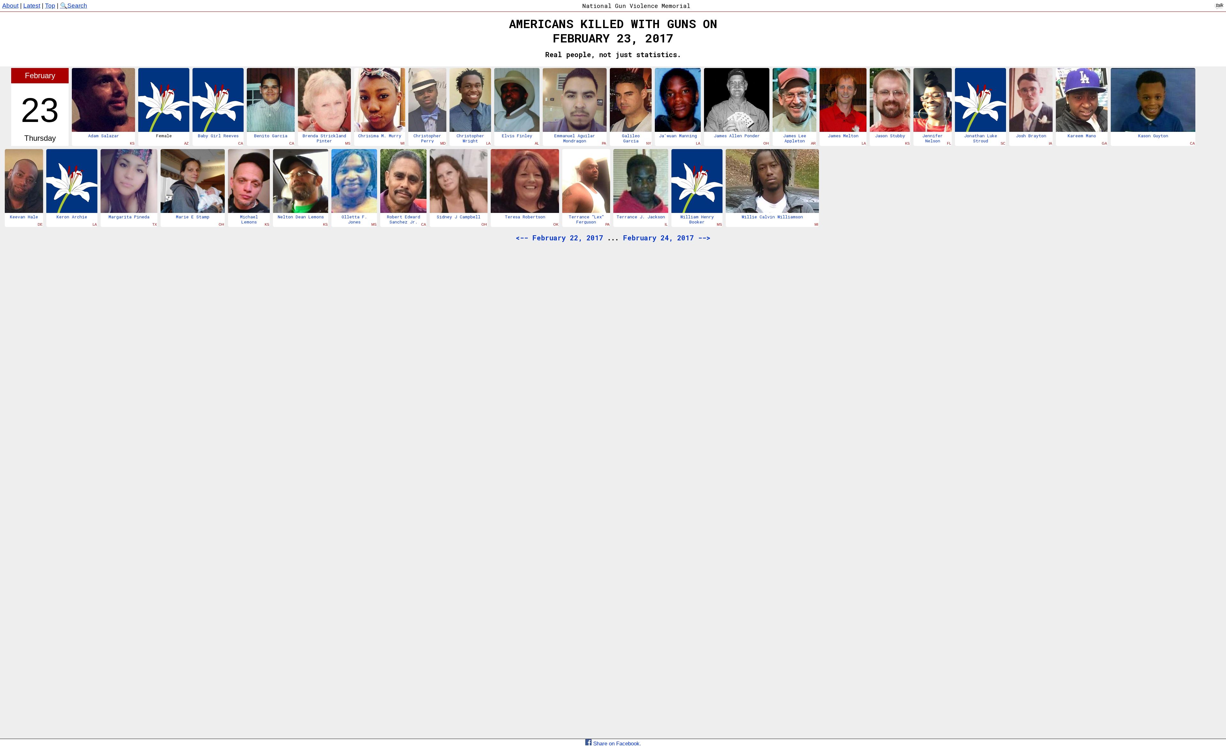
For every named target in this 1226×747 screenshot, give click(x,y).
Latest (31, 5)
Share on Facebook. (616, 743)
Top (50, 5)
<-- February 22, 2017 (559, 237)
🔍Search (73, 5)
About (10, 5)
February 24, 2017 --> (666, 237)
